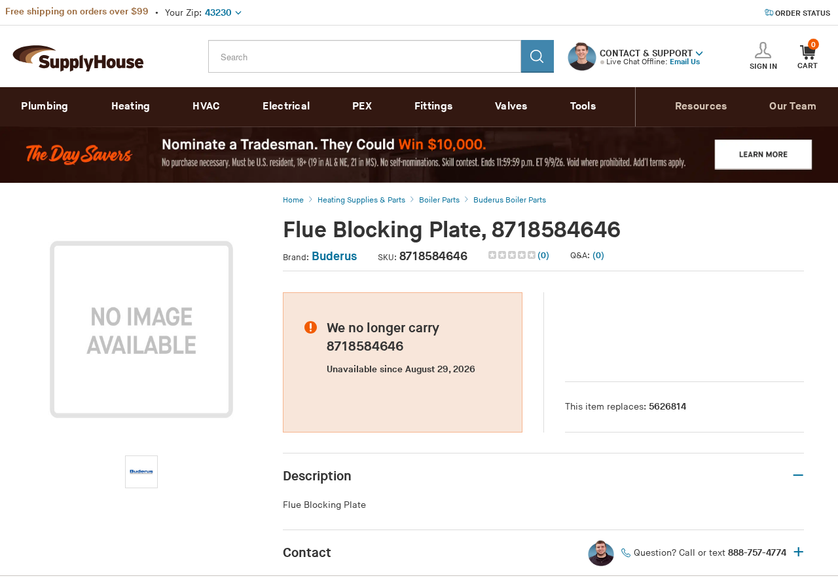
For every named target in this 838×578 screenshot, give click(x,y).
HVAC (206, 106)
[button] (699, 52)
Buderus (334, 256)
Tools (583, 106)
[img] (512, 255)
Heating (131, 106)
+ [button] (798, 553)
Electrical (286, 106)
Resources (701, 106)
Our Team (792, 106)
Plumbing (44, 106)
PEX (362, 106)
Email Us (685, 62)
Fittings (433, 106)
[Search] (537, 56)
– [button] (798, 476)
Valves (511, 106)
